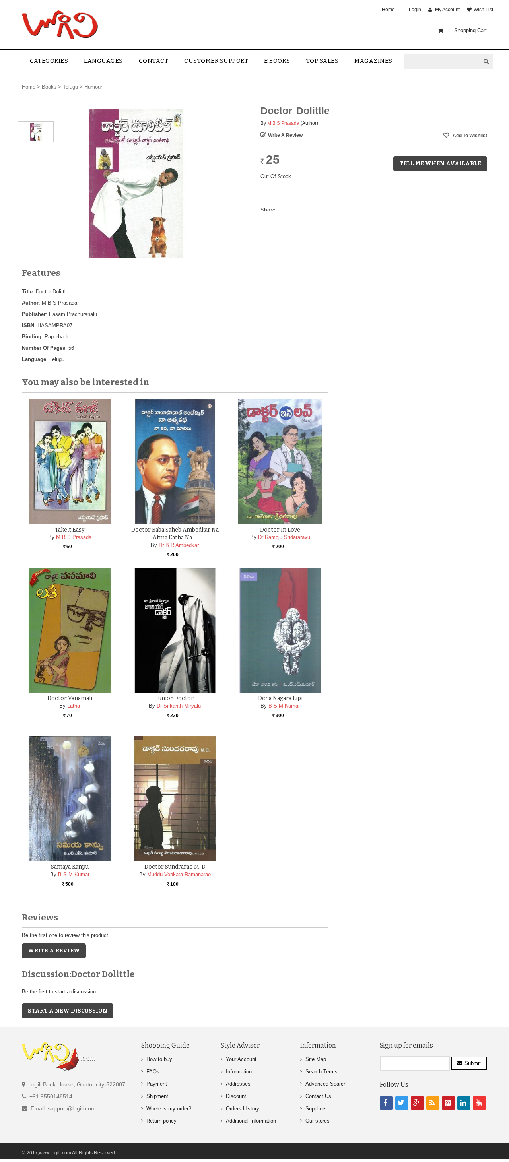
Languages (103, 60)
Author (30, 303)
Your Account (241, 1059)
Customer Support (216, 60)
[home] (60, 24)
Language (34, 359)
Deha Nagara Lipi (280, 698)
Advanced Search (325, 1084)
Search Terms (321, 1072)
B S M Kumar (284, 706)
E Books (277, 60)
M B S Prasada (283, 123)
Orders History (242, 1109)
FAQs (152, 1072)
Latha (73, 706)
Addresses (238, 1084)
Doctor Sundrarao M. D (175, 866)
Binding (31, 336)
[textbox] (441, 61)
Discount (236, 1096)
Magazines (373, 60)
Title (27, 292)
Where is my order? (168, 1109)
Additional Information (251, 1121)
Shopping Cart (470, 30)
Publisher (34, 314)
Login (415, 9)
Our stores (317, 1121)
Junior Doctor (175, 698)
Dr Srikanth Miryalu (179, 706)
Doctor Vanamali (69, 698)
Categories (49, 60)
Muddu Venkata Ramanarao (179, 874)
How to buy (159, 1059)
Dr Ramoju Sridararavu (284, 537)
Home (388, 9)
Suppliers (316, 1109)
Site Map (315, 1059)
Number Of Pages (43, 348)
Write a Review (285, 135)
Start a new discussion (67, 1010)
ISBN (28, 325)
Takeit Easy (69, 529)
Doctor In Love (280, 529)
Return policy (161, 1121)
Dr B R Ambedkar (179, 545)
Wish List (483, 9)
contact (154, 60)
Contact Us (318, 1096)
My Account (447, 9)
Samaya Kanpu (70, 866)
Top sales (322, 60)
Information (239, 1072)
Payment (156, 1084)
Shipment (157, 1096)
